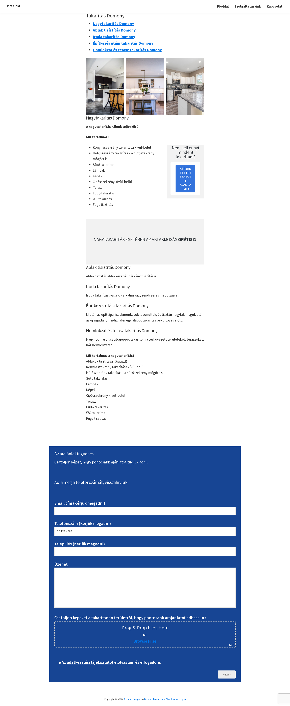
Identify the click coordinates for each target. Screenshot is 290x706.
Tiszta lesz (12, 6)
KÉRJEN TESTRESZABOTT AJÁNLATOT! (185, 178)
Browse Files (145, 641)
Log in (182, 699)
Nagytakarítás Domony (113, 23)
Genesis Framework (154, 699)
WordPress (172, 699)
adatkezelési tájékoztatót (90, 662)
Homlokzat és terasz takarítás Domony (127, 49)
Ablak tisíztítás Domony (114, 30)
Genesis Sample (132, 699)
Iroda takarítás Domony (114, 36)
